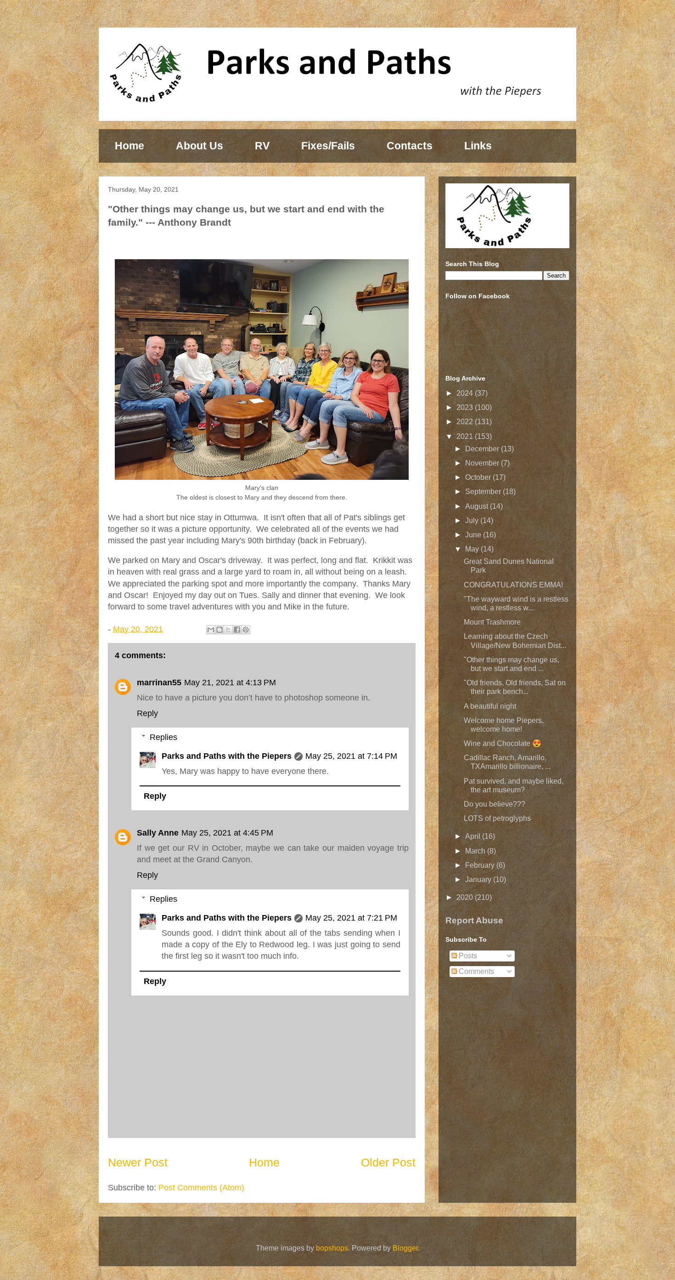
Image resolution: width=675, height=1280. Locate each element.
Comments (475, 971)
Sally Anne (158, 832)
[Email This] (210, 629)
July (472, 520)
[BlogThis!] (219, 629)
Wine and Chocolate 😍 (502, 743)
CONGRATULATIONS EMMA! (513, 585)
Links (478, 146)
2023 (465, 407)
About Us (199, 146)
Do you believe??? (494, 804)
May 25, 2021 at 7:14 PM (351, 756)
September (484, 491)
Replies (163, 737)
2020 (465, 897)
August (477, 506)
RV (262, 146)
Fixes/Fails (328, 146)
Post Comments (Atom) (201, 1187)
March (476, 851)
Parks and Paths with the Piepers (227, 756)
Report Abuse (474, 920)
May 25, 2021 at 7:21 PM (351, 917)
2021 (465, 436)
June (474, 535)
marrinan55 (159, 682)
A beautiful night (490, 706)
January (479, 879)
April (473, 836)
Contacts (410, 146)
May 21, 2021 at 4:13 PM (230, 682)
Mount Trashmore (492, 622)
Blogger (405, 1248)
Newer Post (138, 1162)
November (483, 463)
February (480, 865)
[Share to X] (228, 629)
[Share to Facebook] (237, 629)
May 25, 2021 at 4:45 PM (227, 832)
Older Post (388, 1162)
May (473, 549)
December (483, 449)
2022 (465, 422)
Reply (147, 713)
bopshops (332, 1248)
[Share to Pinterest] (245, 629)
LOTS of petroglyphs (497, 818)
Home (129, 146)
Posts (467, 956)
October (479, 477)
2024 (465, 393)
